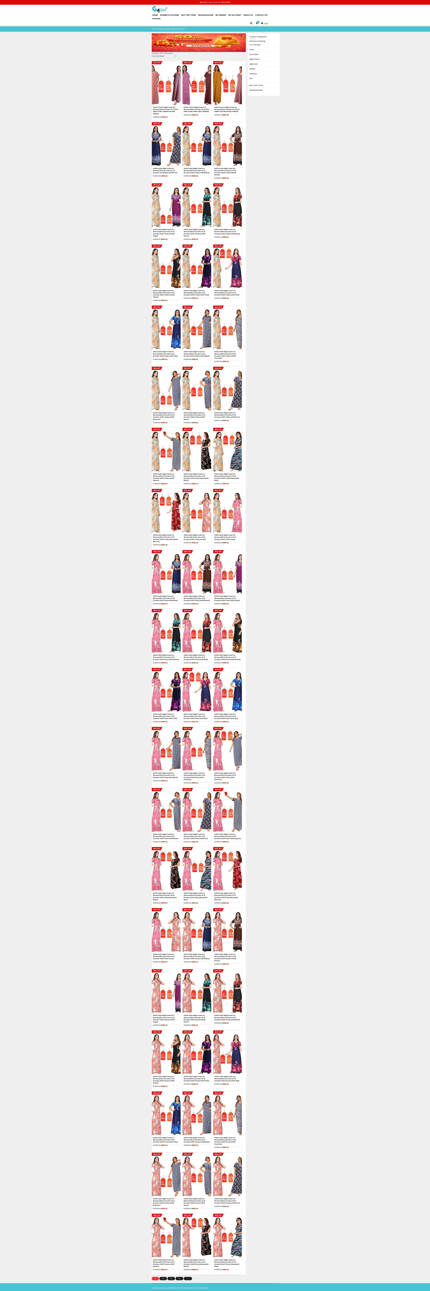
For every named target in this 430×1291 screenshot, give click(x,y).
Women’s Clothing (169, 15)
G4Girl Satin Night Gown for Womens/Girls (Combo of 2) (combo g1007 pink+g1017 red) (195, 716)
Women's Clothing (257, 41)
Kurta (251, 49)
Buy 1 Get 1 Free (188, 15)
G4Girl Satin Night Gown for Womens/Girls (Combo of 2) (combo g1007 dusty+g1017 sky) (165, 1140)
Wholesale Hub (205, 15)
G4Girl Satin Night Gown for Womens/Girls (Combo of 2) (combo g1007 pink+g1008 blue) (165, 598)
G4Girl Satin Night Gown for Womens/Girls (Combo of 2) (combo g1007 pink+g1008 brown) (197, 598)
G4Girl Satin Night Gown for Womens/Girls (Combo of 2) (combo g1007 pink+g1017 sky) (226, 716)
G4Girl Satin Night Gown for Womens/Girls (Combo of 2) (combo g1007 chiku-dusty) (195, 537)
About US (248, 15)
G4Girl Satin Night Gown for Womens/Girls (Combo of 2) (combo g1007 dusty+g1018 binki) (197, 1140)
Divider (252, 69)
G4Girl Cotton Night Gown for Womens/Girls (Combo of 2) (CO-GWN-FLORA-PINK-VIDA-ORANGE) (196, 109)
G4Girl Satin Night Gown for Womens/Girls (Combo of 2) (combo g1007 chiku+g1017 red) (226, 293)
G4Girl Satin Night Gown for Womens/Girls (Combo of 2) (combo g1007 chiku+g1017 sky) (165, 354)
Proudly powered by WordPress (164, 1288)
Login (266, 23)
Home (155, 15)
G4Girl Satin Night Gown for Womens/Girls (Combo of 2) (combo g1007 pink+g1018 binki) (165, 775)
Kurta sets (253, 54)
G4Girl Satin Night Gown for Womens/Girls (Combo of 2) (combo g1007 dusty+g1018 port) (227, 1201)
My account (234, 15)
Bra (250, 78)
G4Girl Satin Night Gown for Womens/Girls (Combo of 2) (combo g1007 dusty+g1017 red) (226, 1079)
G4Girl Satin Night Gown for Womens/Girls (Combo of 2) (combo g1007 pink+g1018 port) (196, 836)
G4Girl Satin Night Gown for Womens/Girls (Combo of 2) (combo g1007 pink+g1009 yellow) (227, 657)
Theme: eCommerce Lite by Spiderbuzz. (192, 1288)
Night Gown (254, 59)
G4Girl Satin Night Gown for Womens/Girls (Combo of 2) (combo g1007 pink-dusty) (164, 956)
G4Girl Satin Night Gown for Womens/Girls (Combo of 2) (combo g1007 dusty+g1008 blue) (197, 956)
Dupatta (253, 73)
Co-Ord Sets (254, 44)
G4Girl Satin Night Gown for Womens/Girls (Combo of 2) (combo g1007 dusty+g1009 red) (227, 1017)
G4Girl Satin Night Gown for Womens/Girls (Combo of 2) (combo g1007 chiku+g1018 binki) (197, 354)
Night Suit (253, 64)
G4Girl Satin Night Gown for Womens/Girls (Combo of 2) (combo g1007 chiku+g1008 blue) (197, 170)
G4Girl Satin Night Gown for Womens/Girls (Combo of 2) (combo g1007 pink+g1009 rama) (166, 657)
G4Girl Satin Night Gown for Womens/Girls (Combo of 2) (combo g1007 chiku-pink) (225, 537)
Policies (156, 18)
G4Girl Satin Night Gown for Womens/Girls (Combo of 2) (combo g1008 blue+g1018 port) (165, 170)
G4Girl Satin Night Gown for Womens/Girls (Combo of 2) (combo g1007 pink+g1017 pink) (165, 716)
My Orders (221, 15)
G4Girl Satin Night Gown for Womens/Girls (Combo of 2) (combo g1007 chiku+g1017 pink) (196, 293)
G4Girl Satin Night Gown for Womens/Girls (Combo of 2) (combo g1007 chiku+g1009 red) (227, 232)
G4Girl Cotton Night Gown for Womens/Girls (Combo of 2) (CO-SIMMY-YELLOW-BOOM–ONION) (227, 109)
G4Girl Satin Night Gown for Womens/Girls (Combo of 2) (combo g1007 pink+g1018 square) (227, 836)
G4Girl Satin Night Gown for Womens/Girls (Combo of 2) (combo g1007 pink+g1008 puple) (227, 598)
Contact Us (261, 15)
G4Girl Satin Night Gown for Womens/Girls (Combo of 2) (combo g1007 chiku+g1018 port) (227, 415)
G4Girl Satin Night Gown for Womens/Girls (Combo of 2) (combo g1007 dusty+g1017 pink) (196, 1079)
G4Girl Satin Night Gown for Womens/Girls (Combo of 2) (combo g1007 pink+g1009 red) (196, 657)
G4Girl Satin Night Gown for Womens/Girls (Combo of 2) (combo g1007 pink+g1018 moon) (165, 836)
